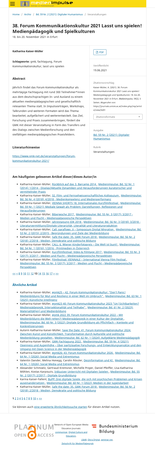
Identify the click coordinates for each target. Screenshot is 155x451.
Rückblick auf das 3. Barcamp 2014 (74, 184)
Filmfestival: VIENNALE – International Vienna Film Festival (89, 259)
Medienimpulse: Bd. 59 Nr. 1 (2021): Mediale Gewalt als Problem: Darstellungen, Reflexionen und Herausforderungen (80, 206)
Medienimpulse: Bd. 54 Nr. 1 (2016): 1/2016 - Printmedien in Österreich (80, 246)
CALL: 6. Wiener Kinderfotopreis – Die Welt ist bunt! (85, 244)
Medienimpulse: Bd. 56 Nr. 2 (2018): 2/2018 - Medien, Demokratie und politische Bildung (77, 238)
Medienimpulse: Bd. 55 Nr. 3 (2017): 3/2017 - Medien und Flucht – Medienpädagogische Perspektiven (76, 216)
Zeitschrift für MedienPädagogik (78, 443)
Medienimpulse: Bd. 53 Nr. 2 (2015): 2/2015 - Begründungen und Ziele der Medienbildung (80, 231)
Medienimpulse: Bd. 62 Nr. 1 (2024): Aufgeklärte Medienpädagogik (97, 337)
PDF (101, 52)
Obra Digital (94, 439)
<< (14, 273)
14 (39, 273)
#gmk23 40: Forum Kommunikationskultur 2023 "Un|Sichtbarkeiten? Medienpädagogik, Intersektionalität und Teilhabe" (79, 305)
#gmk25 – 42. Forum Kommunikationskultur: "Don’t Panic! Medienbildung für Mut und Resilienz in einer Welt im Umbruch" (73, 294)
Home (15, 14)
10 (24, 273)
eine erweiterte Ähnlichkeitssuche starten (60, 407)
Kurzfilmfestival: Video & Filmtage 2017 (77, 252)
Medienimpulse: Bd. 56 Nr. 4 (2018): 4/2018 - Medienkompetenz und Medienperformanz (81, 197)
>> (57, 273)
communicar (61, 432)
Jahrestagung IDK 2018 (67, 222)
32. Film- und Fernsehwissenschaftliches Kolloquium (85, 195)
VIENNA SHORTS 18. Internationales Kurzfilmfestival (85, 203)
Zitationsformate (105, 116)
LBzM (84, 439)
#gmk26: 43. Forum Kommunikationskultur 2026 (83, 353)
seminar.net (107, 439)
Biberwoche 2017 (63, 214)
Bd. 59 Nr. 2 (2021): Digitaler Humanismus (59, 14)
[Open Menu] (12, 4)
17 (51, 273)
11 (28, 273)
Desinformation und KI (98, 360)
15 (43, 273)
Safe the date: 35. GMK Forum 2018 (74, 237)
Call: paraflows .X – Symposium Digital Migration (83, 229)
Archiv (27, 14)
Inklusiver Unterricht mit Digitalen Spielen (81, 371)
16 (47, 273)
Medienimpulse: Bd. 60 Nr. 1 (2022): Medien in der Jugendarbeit (88, 383)
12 (32, 273)
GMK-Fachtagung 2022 (67, 341)
